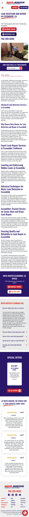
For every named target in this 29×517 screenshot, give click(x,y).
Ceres (22, 504)
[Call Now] (25, 513)
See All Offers (13, 390)
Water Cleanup (4, 502)
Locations (13, 505)
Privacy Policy (9, 514)
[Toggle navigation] (2, 3)
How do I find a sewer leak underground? (13, 336)
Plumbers (4, 88)
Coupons (3, 507)
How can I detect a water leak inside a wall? (14, 332)
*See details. (14, 379)
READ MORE (17, 427)
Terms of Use (15, 514)
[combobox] (14, 68)
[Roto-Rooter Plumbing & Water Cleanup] (15, 3)
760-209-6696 (23, 7)
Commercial (4, 505)
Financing (13, 502)
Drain (2, 500)
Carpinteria (23, 502)
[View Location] (2, 7)
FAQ (11, 507)
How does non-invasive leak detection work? (12, 346)
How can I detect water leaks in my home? (13, 308)
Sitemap (20, 514)
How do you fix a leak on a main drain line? (13, 340)
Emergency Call (10, 34)
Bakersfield (23, 500)
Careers (12, 500)
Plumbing (3, 498)
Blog (12, 498)
